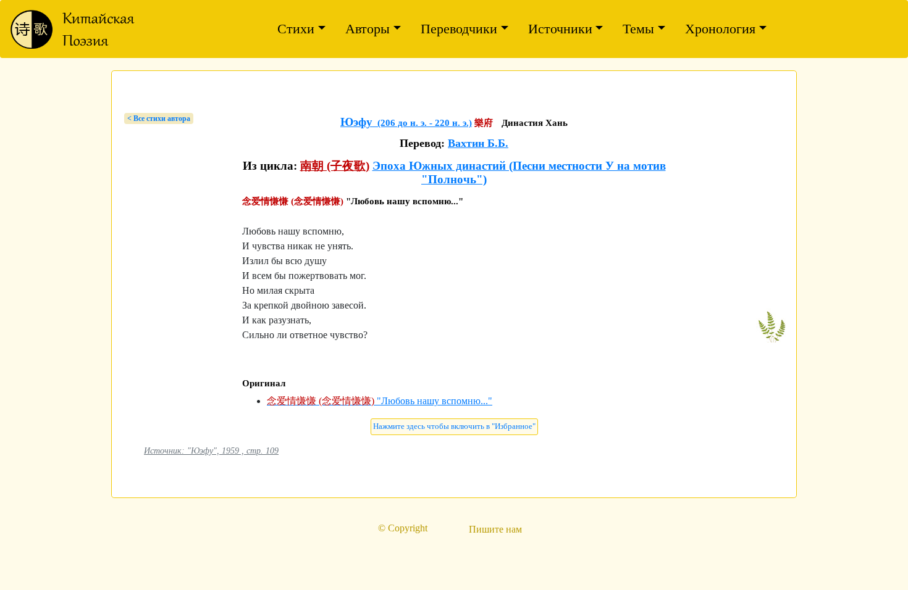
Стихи (295, 28)
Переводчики (459, 28)
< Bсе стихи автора (158, 118)
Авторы (367, 28)
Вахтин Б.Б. (478, 143)
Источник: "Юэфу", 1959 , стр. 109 (211, 450)
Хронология (720, 28)
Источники (560, 28)
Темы (638, 28)
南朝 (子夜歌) (334, 165)
